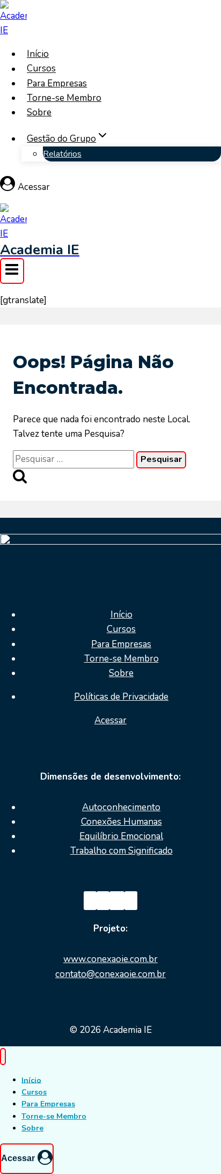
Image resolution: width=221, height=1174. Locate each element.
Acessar (110, 720)
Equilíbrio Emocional (121, 836)
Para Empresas (57, 83)
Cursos (41, 69)
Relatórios (62, 154)
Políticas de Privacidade (121, 697)
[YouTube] (116, 900)
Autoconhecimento (121, 807)
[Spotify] (130, 900)
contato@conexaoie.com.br (110, 974)
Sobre (39, 112)
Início (38, 54)
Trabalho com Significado (121, 851)
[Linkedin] (90, 900)
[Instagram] (103, 900)
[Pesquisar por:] (74, 459)
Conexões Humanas (121, 822)
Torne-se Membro (64, 98)
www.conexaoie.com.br (110, 959)
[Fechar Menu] (3, 1057)
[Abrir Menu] (12, 271)
